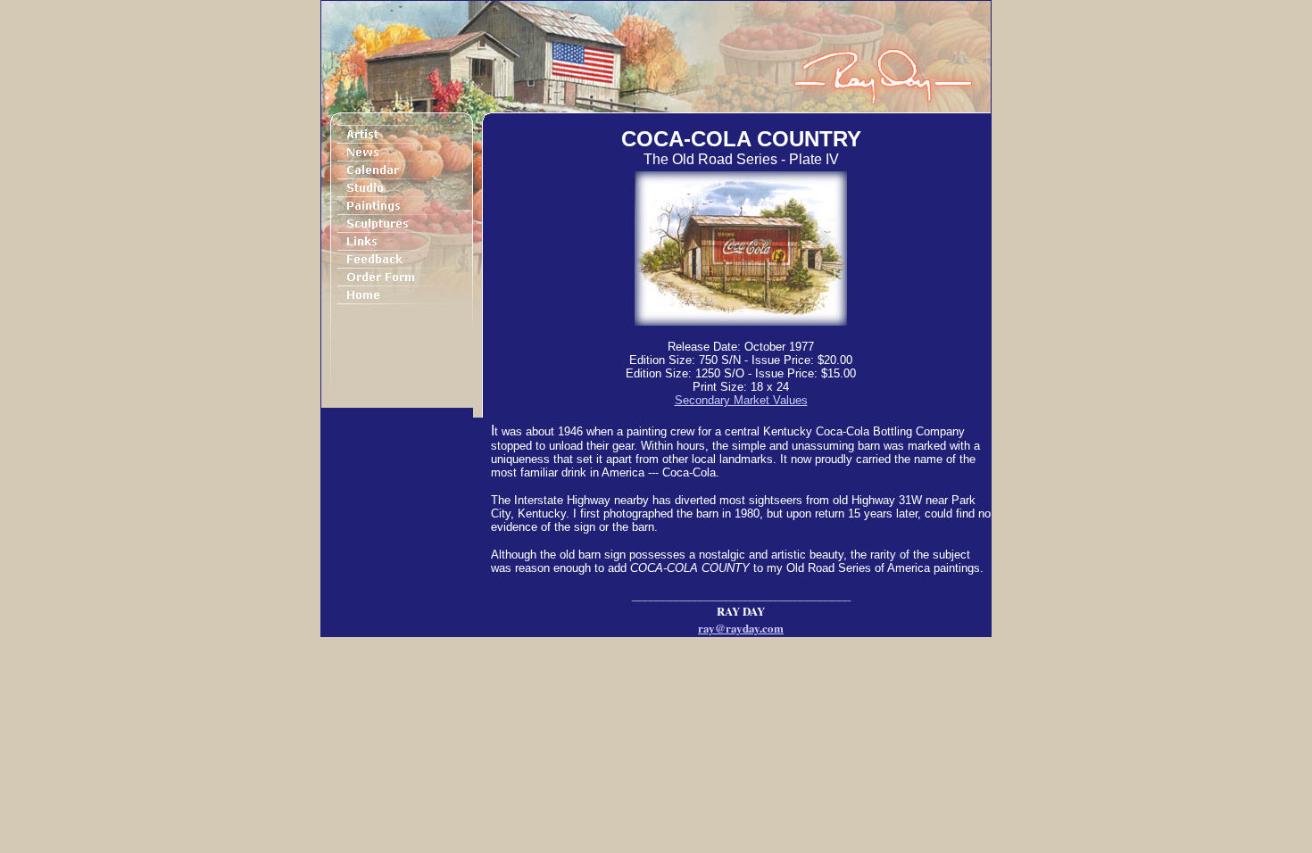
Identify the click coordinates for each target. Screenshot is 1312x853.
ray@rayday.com (741, 627)
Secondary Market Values (741, 400)
